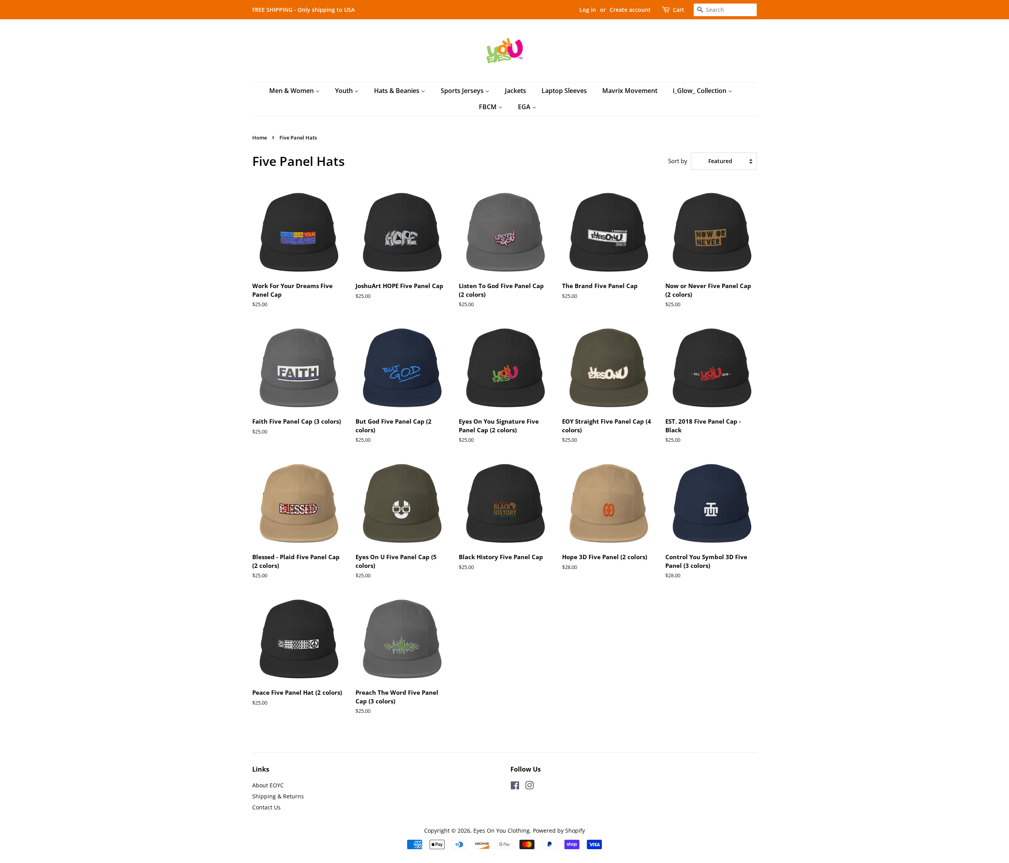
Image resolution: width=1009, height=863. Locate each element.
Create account (630, 9)
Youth (344, 90)
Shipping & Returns (278, 796)
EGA (525, 106)
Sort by (677, 161)
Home (259, 137)
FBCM (488, 106)
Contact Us (266, 807)
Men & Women (292, 90)
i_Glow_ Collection (700, 90)
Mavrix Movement (629, 90)
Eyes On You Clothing (501, 830)
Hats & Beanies (397, 90)
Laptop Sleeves (564, 90)
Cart (678, 9)
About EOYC (268, 785)
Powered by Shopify (559, 830)
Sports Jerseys (463, 90)
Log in (587, 9)
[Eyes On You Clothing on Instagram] (529, 786)
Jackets (515, 90)
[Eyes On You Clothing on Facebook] (514, 786)
